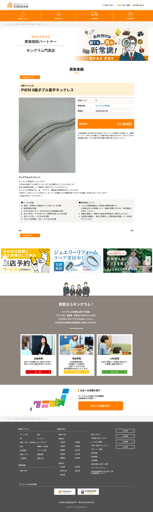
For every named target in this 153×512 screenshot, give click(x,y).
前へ (20, 230)
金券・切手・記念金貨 (28, 442)
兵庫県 (77, 442)
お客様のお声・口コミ (99, 438)
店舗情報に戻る (27, 235)
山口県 (77, 454)
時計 (38, 434)
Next (148, 260)
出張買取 (94, 19)
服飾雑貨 (40, 454)
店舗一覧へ (62, 434)
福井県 (77, 471)
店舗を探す (59, 19)
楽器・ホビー (24, 454)
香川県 (77, 450)
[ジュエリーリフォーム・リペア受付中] (76, 260)
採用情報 (94, 456)
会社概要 (94, 460)
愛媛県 (62, 450)
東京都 (77, 467)
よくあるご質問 (124, 5)
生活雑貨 (23, 450)
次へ (132, 230)
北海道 (62, 467)
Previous (5, 260)
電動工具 (40, 458)
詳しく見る (38, 372)
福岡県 (62, 458)
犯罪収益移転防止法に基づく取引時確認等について (102, 472)
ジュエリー (41, 438)
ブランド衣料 (41, 450)
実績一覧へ (24, 470)
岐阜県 (62, 475)
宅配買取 (130, 19)
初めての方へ (109, 5)
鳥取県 (62, 454)
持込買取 (125, 431)
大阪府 (62, 442)
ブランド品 (24, 434)
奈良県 (77, 446)
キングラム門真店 (103, 105)
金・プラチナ (41, 442)
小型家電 (23, 458)
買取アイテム (22, 19)
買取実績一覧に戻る (29, 77)
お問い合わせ (139, 5)
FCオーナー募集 (96, 449)
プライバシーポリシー (99, 468)
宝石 (21, 446)
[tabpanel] (25, 260)
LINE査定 (125, 447)
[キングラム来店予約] (25, 260)
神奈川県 (63, 471)
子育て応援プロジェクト (99, 445)
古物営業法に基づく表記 (99, 464)
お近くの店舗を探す (101, 405)
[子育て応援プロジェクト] (127, 260)
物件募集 (94, 453)
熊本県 (77, 458)
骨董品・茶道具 (42, 446)
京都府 (62, 446)
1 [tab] (75, 277)
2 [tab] (78, 277)
